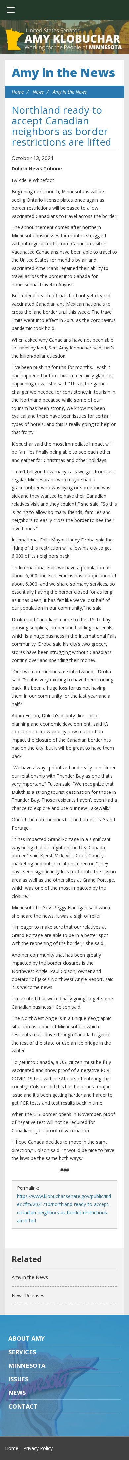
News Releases (28, 1295)
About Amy (26, 1338)
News (38, 92)
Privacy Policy (38, 1448)
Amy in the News (63, 72)
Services (22, 1352)
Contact (23, 1406)
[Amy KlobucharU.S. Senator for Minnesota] (64, 40)
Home (18, 92)
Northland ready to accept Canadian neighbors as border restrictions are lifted (61, 126)
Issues (18, 1379)
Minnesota (26, 1365)
